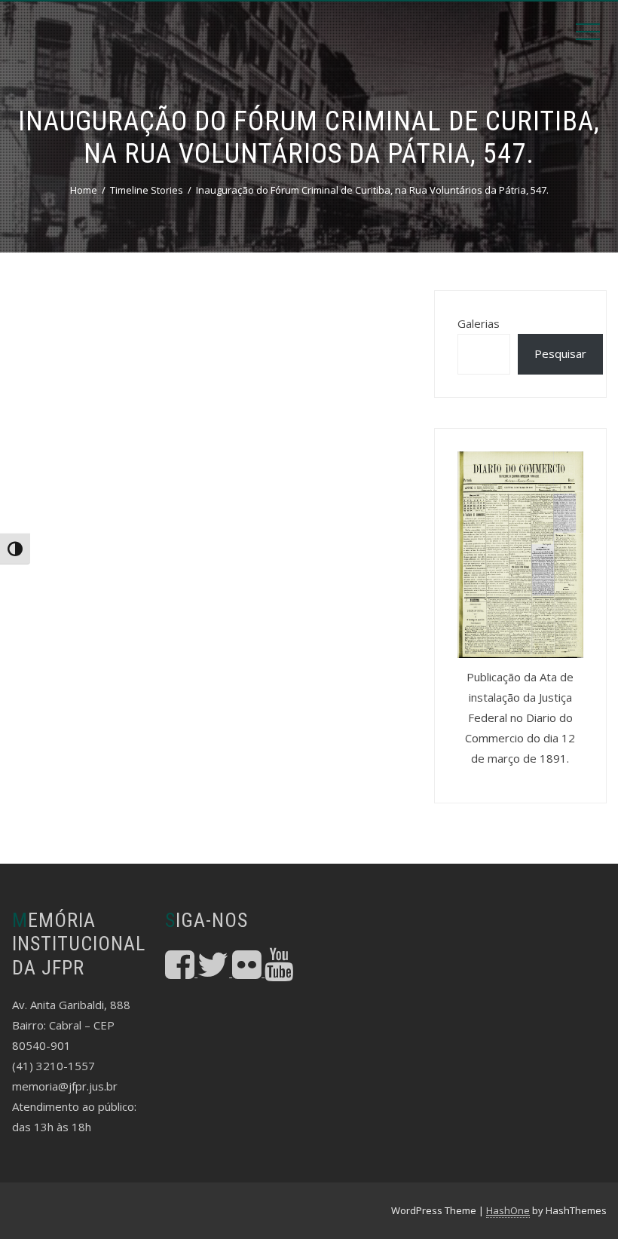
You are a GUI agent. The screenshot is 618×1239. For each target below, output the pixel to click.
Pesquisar (560, 353)
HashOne (508, 1210)
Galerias (478, 323)
